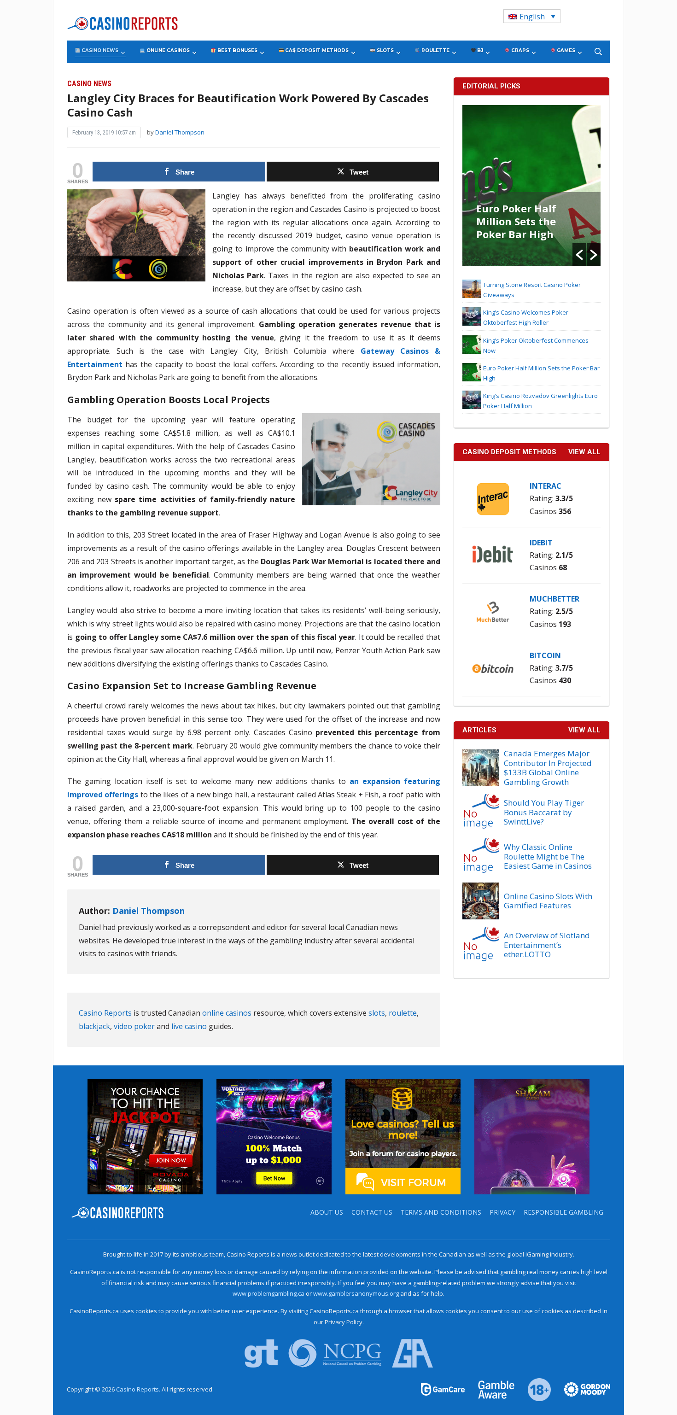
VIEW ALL (584, 452)
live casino (189, 1026)
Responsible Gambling (563, 1212)
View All (584, 730)
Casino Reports (105, 1013)
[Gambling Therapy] (581, 1389)
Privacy (502, 1212)
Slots (384, 50)
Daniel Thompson (179, 132)
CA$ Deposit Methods (316, 50)
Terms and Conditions (441, 1212)
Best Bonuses (236, 50)
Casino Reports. (139, 1389)
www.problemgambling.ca (268, 1293)
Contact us (371, 1212)
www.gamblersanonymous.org (356, 1293)
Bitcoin (545, 655)
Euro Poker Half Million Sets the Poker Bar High (516, 221)
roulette (403, 1013)
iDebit (541, 543)
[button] (579, 254)
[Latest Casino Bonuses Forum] (403, 1136)
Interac (545, 486)
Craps (519, 50)
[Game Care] (443, 1389)
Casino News (99, 50)
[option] (531, 185)
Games (565, 50)
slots (376, 1013)
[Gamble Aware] (491, 1389)
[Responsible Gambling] (534, 1389)
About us (326, 1212)
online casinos (226, 1013)
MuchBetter (554, 599)
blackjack (94, 1026)
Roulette (434, 50)
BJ (479, 50)
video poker (134, 1026)
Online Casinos (167, 50)
